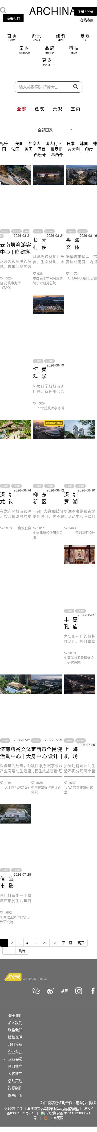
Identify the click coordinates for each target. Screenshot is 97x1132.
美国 (19, 143)
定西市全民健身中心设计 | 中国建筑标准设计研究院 (46, 759)
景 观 (85, 37)
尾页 (81, 942)
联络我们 (15, 1029)
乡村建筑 (5, 231)
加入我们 (15, 1022)
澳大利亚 (53, 143)
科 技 (73, 49)
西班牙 (40, 154)
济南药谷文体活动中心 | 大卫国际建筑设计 (15, 759)
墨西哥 (57, 154)
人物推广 (15, 1073)
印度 (89, 149)
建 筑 (60, 37)
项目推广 (15, 1066)
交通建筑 (69, 740)
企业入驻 (15, 1051)
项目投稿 (15, 1044)
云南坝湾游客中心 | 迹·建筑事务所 (15, 251)
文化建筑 (16, 486)
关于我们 (15, 1015)
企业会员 (15, 1058)
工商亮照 (55, 1117)
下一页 (67, 942)
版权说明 (15, 1037)
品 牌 (49, 49)
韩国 (84, 143)
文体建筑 (71, 231)
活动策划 (15, 1080)
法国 (15, 149)
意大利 (74, 149)
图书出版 (15, 1095)
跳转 (22, 950)
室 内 (24, 49)
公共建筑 (16, 231)
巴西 (41, 149)
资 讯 (36, 37)
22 (45, 942)
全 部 (21, 109)
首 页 (11, 37)
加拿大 (34, 143)
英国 (28, 149)
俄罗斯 (57, 149)
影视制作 (15, 1087)
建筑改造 (49, 231)
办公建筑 (49, 361)
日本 (71, 143)
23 (54, 942)
